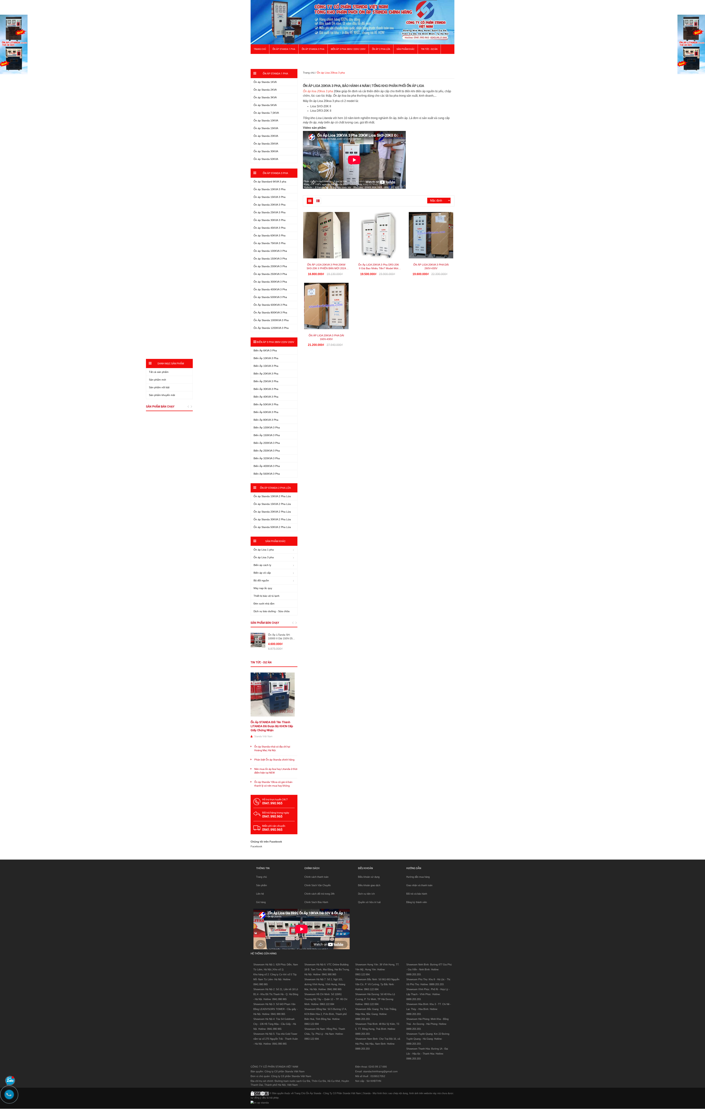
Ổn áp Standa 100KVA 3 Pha (270, 250)
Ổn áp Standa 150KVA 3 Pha (270, 258)
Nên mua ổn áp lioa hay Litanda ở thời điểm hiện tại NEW (275, 771)
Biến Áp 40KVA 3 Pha (266, 396)
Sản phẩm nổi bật (159, 387)
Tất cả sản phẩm (159, 371)
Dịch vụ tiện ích (366, 893)
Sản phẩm (261, 885)
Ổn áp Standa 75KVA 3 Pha (269, 243)
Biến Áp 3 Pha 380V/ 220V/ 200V (348, 49)
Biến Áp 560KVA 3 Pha (267, 473)
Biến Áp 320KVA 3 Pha (267, 458)
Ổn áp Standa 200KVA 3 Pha (270, 266)
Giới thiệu (259, 58)
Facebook (256, 846)
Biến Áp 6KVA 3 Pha (265, 350)
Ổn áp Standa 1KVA (265, 82)
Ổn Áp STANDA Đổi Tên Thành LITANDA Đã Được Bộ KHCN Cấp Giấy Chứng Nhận (272, 726)
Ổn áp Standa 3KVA (265, 97)
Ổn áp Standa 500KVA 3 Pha (270, 297)
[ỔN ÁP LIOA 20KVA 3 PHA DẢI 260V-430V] (431, 235)
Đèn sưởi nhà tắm (264, 603)
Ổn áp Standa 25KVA (266, 143)
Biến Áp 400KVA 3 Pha (267, 466)
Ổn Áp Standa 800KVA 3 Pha (270, 312)
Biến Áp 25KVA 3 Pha (266, 381)
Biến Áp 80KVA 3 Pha (266, 419)
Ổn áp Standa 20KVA (266, 135)
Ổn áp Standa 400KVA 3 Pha (270, 289)
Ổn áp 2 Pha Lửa (381, 49)
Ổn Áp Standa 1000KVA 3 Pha (271, 320)
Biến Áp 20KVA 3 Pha (266, 373)
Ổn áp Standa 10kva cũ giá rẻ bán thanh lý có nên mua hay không (273, 784)
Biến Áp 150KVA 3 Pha (267, 435)
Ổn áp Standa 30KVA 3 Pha (269, 220)
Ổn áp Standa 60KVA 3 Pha (269, 235)
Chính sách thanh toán (316, 877)
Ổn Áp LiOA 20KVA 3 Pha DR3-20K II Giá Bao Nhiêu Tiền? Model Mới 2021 (378, 268)
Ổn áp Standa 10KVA (266, 120)
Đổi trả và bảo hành (416, 893)
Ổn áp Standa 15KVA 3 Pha (269, 196)
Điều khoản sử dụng (368, 877)
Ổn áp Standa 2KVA (265, 89)
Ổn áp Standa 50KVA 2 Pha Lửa (272, 527)
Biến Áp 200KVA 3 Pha (267, 442)
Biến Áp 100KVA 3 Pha (267, 427)
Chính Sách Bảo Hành (316, 902)
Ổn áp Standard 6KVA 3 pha (270, 181)
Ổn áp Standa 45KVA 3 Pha (269, 227)
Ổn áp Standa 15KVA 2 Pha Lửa (272, 503)
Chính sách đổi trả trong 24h (319, 893)
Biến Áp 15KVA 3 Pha (266, 365)
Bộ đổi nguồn (261, 580)
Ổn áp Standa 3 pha (313, 49)
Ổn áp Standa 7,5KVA (266, 112)
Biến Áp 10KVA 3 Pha (266, 358)
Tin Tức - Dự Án (429, 49)
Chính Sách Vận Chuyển (317, 885)
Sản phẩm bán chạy (265, 622)
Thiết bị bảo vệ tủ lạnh (266, 595)
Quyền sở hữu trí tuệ (369, 902)
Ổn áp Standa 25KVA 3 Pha (269, 212)
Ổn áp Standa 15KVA (266, 128)
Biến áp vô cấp (262, 572)
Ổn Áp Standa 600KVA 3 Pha (270, 304)
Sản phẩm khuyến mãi (162, 395)
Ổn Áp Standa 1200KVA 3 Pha (271, 327)
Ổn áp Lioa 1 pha (264, 549)
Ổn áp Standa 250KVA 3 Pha (270, 274)
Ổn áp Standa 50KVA (266, 159)
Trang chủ (260, 49)
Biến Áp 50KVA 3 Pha (266, 404)
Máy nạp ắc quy (263, 588)
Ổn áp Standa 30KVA (266, 151)
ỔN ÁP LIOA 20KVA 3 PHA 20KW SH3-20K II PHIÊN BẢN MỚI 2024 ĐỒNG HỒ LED (326, 268)
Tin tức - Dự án (261, 662)
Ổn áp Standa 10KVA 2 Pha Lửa (272, 496)
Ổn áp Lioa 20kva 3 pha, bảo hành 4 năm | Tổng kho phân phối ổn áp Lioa (363, 86)
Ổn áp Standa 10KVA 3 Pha (269, 189)
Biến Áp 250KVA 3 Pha (267, 450)
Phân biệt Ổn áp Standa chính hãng (274, 759)
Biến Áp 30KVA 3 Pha (266, 389)
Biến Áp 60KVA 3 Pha (266, 412)
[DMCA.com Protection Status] (260, 1093)
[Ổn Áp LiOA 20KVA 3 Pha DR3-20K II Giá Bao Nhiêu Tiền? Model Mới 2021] (378, 235)
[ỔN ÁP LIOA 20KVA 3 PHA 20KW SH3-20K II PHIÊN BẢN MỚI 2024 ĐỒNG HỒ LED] (326, 235)
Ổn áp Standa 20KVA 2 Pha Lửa (272, 511)
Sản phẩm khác (406, 49)
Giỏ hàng (261, 902)
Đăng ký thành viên (416, 902)
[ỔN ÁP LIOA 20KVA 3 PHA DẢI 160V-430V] (326, 306)
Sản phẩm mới (157, 379)
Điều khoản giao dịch (369, 885)
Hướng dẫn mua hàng (418, 877)
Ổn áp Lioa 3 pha (264, 557)
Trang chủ (261, 877)
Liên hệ (260, 893)
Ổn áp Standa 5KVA (265, 105)
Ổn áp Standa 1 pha (283, 49)
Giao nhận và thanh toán (419, 885)
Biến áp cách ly (262, 565)
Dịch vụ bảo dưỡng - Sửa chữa (272, 611)
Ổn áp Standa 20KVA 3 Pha (269, 204)
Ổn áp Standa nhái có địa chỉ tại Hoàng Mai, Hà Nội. (272, 748)
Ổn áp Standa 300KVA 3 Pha (270, 281)
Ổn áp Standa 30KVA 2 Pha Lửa (272, 519)
